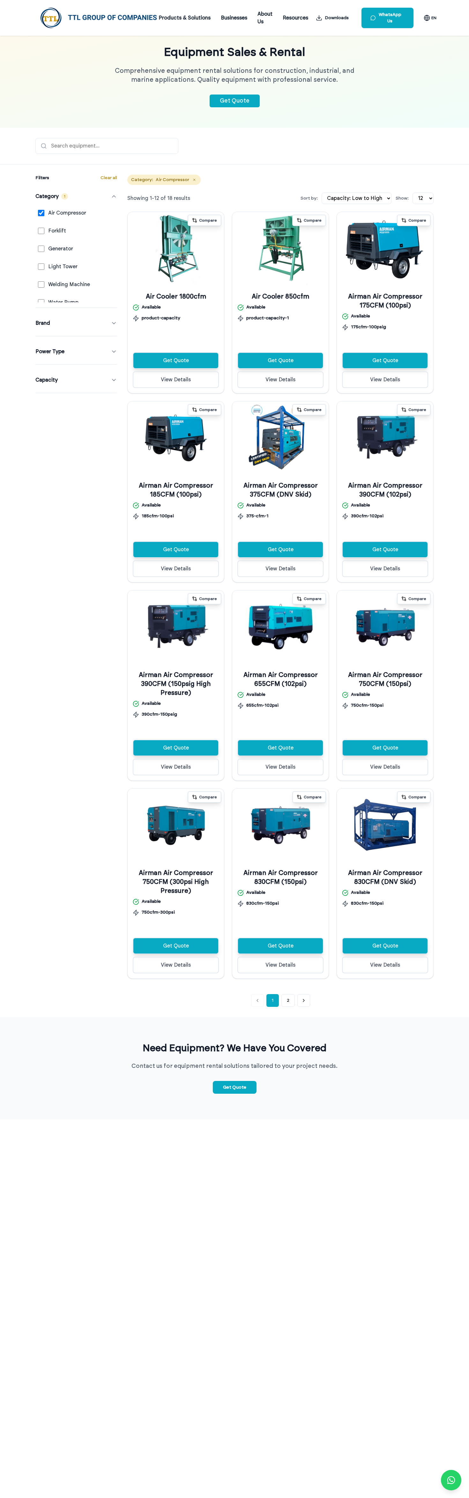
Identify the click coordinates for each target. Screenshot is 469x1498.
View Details (176, 379)
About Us (264, 17)
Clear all (108, 178)
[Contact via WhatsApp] (451, 1480)
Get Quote (234, 101)
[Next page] (303, 1000)
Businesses (234, 17)
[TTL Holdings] (99, 18)
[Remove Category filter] (194, 179)
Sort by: (309, 198)
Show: (402, 198)
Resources (295, 17)
